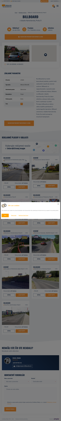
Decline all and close (23, 215)
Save (5, 215)
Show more (13, 215)
